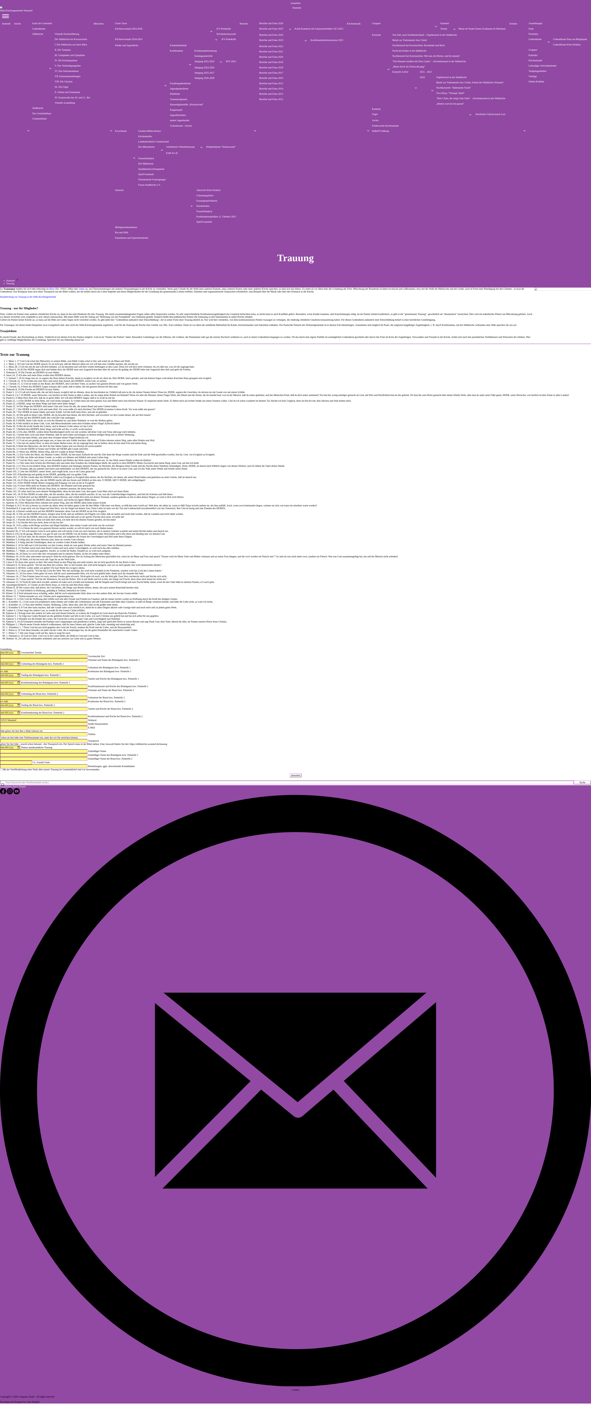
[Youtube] (17, 793)
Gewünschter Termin (31, 652)
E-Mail (91, 727)
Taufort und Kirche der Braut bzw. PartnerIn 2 (110, 708)
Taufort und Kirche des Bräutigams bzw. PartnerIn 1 (113, 678)
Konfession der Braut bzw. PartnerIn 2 (106, 701)
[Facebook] (3, 793)
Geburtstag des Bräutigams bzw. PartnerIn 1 (42, 663)
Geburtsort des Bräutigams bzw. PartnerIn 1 (109, 667)
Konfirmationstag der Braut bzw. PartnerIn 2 (42, 712)
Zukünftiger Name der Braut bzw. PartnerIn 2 (110, 758)
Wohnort (92, 720)
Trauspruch (93, 740)
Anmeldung (6, 649)
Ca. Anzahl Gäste (41, 762)
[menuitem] (295, 3)
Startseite (10, 280)
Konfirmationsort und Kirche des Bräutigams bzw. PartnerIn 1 (118, 686)
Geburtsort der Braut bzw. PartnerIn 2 (106, 697)
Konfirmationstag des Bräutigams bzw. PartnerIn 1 (45, 682)
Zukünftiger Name (97, 751)
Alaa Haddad (32, 1402)
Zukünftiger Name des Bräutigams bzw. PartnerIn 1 (113, 755)
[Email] (295, 1385)
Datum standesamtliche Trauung (36, 747)
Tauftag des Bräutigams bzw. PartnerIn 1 (41, 675)
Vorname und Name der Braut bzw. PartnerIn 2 (111, 690)
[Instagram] (10, 793)
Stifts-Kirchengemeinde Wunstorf (16, 10)
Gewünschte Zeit (96, 656)
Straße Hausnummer (98, 724)
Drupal (22, 786)
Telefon (91, 734)
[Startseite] (295, 7)
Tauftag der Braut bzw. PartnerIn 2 (38, 705)
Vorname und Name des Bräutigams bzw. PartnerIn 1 (114, 660)
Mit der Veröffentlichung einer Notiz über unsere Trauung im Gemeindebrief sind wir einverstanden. (51, 769)
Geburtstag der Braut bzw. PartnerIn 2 (39, 694)
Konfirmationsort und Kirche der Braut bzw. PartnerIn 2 (115, 716)
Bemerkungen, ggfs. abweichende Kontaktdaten (111, 766)
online (82, 289)
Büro (52, 289)
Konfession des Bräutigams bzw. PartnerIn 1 (109, 671)
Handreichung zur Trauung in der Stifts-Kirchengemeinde (28, 297)
